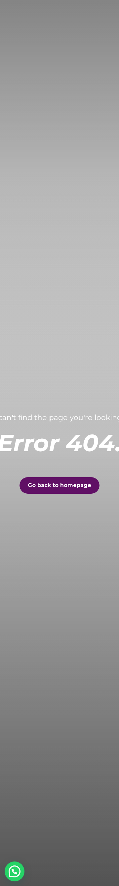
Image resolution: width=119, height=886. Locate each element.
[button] (14, 871)
